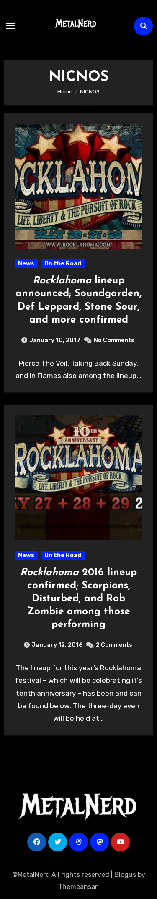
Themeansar (77, 887)
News (26, 263)
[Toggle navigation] (11, 26)
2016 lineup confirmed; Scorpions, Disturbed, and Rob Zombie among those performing (78, 599)
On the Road (62, 263)
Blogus (125, 875)
